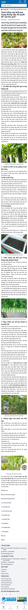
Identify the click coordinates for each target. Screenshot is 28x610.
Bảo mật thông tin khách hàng (8, 588)
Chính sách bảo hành (6, 584)
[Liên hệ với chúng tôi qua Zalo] (25, 602)
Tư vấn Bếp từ (4, 523)
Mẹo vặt (3, 535)
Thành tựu (3, 571)
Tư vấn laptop (4, 531)
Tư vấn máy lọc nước (6, 511)
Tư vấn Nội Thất (5, 519)
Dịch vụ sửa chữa (5, 586)
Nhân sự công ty (4, 573)
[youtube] (6, 594)
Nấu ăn (3, 540)
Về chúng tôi (4, 569)
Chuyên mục (4, 490)
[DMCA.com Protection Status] (22, 599)
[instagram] (10, 594)
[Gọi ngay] (25, 599)
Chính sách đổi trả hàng (6, 582)
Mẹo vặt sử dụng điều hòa (8, 498)
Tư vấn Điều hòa (5, 507)
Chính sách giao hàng (6, 578)
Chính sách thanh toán (6, 580)
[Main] (3, 2)
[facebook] (2, 594)
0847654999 (11, 551)
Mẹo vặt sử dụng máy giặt (8, 494)
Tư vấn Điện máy (5, 515)
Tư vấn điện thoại (5, 527)
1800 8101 (5, 551)
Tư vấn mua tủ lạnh (6, 502)
